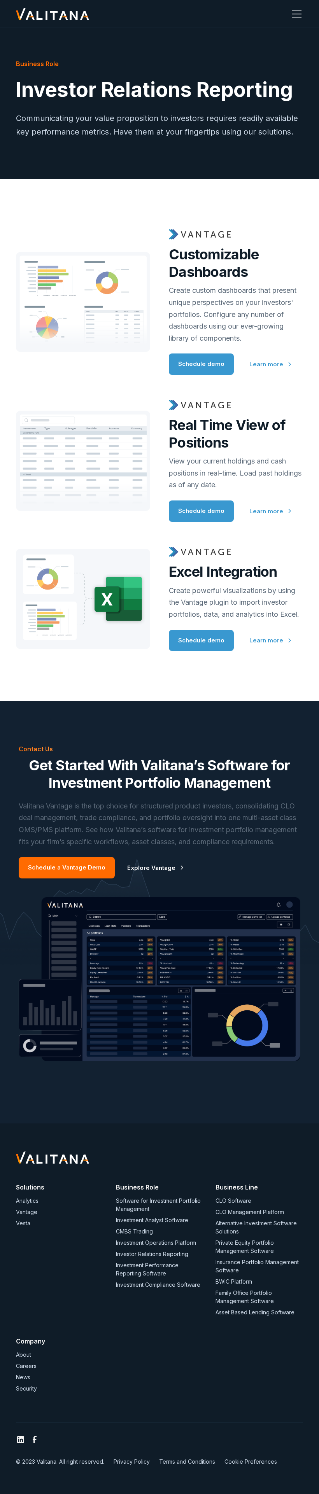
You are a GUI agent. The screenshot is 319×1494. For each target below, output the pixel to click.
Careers (26, 1366)
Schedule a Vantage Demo (66, 867)
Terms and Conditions (187, 1461)
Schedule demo (201, 363)
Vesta (23, 1223)
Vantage (26, 1212)
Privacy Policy (132, 1461)
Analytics (27, 1200)
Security (26, 1388)
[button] (295, 14)
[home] (52, 14)
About (23, 1354)
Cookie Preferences (250, 1461)
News (23, 1377)
